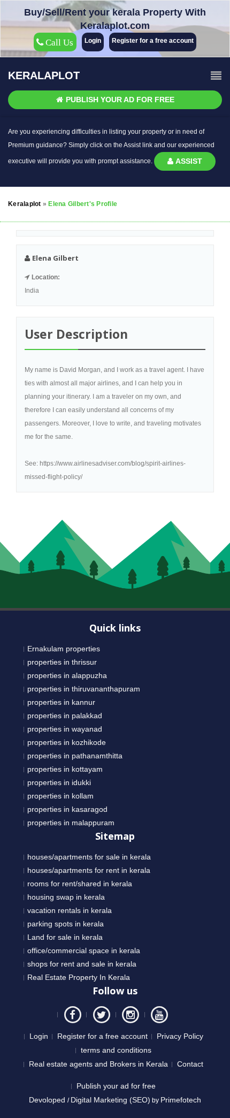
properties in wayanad (64, 729)
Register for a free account (153, 40)
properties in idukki (59, 782)
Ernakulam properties (63, 648)
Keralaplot (44, 75)
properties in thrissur (62, 662)
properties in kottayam (65, 769)
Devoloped (48, 1100)
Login (93, 40)
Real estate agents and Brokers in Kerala (98, 1064)
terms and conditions (116, 1050)
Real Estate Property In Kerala (78, 977)
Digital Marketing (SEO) (110, 1100)
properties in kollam (60, 796)
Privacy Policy (180, 1036)
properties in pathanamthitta (74, 755)
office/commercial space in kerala (83, 950)
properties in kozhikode (66, 742)
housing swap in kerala (66, 897)
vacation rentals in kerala (69, 910)
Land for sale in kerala (65, 937)
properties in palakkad (64, 715)
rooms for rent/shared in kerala (79, 883)
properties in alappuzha (67, 675)
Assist (188, 161)
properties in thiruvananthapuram (83, 689)
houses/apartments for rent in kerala (88, 870)
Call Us (58, 42)
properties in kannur (61, 702)
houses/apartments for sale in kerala (89, 857)
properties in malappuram (70, 822)
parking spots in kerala (65, 923)
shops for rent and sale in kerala (81, 964)
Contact (190, 1064)
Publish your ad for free (119, 99)
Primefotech (180, 1100)
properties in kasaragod (67, 809)
